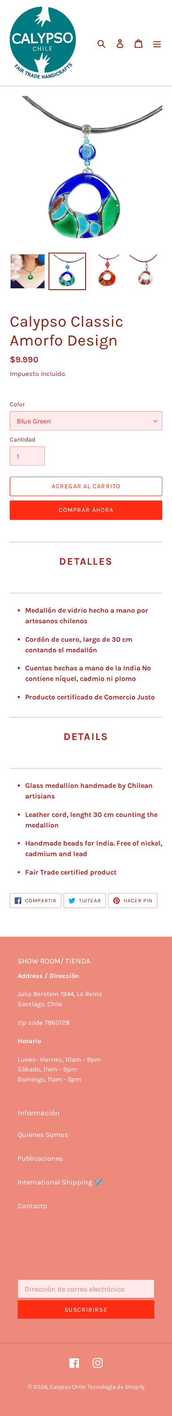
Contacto (32, 1206)
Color (17, 404)
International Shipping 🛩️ (60, 1182)
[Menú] (157, 42)
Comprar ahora (86, 510)
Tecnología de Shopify (116, 1386)
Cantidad (22, 439)
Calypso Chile (68, 1386)
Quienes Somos (43, 1134)
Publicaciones (40, 1158)
